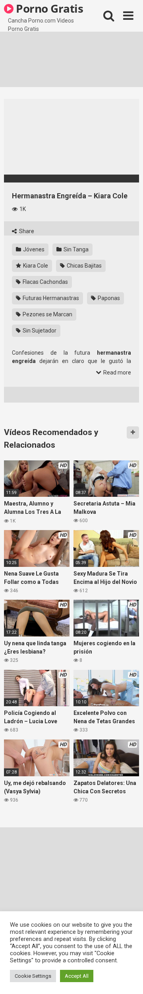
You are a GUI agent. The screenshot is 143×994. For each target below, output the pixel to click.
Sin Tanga (75, 249)
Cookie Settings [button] (33, 976)
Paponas (108, 298)
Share (26, 231)
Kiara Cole (35, 265)
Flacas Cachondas (44, 282)
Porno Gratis (48, 8)
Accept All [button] (77, 976)
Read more (116, 372)
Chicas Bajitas (84, 265)
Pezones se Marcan (46, 314)
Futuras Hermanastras (50, 298)
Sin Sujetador (38, 330)
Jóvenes (33, 249)
